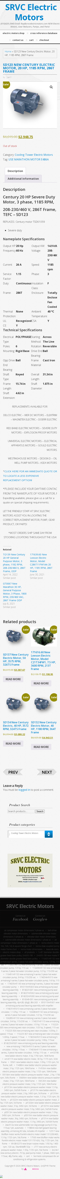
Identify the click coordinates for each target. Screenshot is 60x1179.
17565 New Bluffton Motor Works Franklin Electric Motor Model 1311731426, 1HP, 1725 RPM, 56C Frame (30, 1140)
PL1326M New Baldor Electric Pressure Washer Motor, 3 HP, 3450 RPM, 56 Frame (30, 1104)
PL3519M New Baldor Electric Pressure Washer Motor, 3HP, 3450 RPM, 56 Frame (29, 1117)
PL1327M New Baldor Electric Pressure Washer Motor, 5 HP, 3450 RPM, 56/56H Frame (31, 1108)
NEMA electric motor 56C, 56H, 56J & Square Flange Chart (30, 944)
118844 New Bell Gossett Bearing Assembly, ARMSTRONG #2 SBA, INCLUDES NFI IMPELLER (29, 1129)
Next (47, 772)
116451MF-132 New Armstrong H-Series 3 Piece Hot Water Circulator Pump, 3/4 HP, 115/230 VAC (30, 976)
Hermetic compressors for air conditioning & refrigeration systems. (36, 1158)
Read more (13, 679)
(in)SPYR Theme (48, 1165)
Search (39, 811)
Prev (13, 772)
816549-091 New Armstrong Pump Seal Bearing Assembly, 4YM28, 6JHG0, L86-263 (29, 1001)
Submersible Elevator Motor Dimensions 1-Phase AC (28, 939)
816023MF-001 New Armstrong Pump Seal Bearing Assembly (31, 1043)
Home (8, 51)
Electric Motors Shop (12, 952)
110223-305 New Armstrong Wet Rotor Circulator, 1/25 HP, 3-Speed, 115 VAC (29, 1026)
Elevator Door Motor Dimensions (41, 936)
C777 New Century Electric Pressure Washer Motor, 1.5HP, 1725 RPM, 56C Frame (29, 1148)
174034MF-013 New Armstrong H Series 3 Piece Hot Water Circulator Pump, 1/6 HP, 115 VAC (30, 980)
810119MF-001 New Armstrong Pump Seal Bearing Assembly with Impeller (32, 1004)
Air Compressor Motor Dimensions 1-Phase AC (29, 941)
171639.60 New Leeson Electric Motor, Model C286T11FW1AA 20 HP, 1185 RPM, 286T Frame (41, 563)
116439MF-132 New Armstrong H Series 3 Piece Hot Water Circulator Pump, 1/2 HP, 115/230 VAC (30, 970)
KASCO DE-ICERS (52, 949)
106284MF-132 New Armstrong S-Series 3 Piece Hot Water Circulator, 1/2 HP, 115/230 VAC (32, 1014)
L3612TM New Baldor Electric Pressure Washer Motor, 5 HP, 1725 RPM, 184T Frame (30, 1082)
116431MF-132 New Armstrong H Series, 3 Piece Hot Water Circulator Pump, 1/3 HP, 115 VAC (30, 961)
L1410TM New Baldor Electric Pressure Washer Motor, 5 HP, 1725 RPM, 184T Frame (30, 1070)
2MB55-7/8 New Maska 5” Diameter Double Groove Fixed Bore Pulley (30, 957)
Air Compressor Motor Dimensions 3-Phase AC (24, 930)
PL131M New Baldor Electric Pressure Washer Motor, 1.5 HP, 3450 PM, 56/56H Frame (30, 1120)
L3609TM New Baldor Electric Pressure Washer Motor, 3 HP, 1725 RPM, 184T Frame (31, 1079)
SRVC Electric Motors (31, 12)
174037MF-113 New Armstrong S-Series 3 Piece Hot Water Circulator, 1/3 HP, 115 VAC (30, 1023)
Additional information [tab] (23, 178)
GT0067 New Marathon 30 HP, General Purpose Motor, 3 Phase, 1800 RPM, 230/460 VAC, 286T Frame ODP (14, 592)
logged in (24, 790)
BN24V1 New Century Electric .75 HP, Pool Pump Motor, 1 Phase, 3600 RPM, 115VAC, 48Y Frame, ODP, (30, 1153)
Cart (28, 1156)
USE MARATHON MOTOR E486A (28, 159)
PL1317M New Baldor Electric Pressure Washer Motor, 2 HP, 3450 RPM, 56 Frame (29, 1092)
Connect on (20, 917)
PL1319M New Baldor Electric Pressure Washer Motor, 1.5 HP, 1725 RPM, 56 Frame (30, 1096)
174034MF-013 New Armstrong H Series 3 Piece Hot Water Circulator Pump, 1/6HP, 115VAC (31, 1039)
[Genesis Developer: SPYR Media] (31, 1168)
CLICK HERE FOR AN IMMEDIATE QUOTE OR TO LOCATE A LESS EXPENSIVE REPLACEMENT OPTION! (30, 476)
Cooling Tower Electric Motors (34, 155)
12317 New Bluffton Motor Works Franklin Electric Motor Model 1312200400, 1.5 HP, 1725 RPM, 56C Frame (30, 1134)
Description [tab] (15, 171)
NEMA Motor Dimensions (31, 949)
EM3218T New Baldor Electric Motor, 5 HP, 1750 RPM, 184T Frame (32, 1054)
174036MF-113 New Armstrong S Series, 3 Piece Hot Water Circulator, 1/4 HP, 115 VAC (29, 1051)
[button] (51, 87)
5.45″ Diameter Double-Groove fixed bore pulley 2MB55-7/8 (30, 954)
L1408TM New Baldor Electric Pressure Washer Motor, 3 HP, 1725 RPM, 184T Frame (30, 1067)
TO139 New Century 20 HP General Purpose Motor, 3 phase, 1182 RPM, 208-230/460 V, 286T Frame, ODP (14, 563)
